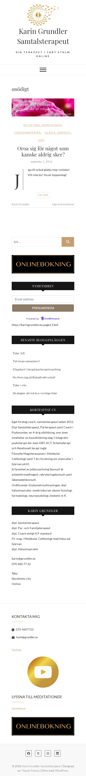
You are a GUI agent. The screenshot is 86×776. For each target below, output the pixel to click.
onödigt (64, 132)
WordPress (61, 770)
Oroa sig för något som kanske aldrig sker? (43, 151)
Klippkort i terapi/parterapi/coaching (37, 369)
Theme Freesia (30, 770)
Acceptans (31, 125)
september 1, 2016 (41, 161)
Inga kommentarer (63, 204)
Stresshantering (27, 132)
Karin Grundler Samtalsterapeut (43, 36)
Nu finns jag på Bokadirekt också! (34, 377)
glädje (50, 132)
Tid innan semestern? (26, 361)
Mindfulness (52, 125)
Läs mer (43, 195)
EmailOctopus (51, 319)
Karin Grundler (20, 204)
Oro (41, 140)
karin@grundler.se (27, 637)
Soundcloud (18, 708)
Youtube (17, 650)
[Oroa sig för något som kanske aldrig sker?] (43, 107)
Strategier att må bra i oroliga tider (35, 393)
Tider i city (20, 385)
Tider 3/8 (19, 353)
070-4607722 (24, 629)
